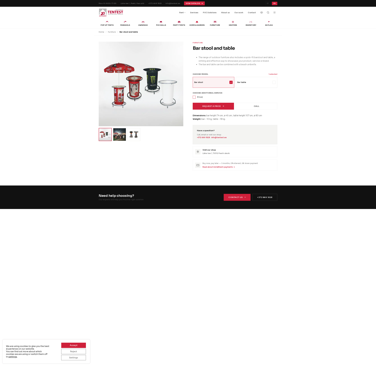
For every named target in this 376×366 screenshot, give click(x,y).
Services (194, 12)
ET (268, 3)
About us (225, 12)
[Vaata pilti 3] (133, 134)
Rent (181, 12)
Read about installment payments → (219, 167)
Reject (73, 351)
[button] (141, 84)
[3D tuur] (261, 12)
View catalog (193, 3)
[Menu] (274, 12)
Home (101, 32)
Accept (73, 345)
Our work (238, 12)
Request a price (211, 106)
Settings (73, 357)
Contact (252, 12)
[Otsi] (268, 12)
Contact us (235, 197)
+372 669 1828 (155, 3)
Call (256, 106)
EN (274, 3)
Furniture (112, 32)
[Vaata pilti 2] (119, 134)
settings (12, 356)
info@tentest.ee (173, 3)
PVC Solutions (209, 12)
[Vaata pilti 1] (105, 134)
